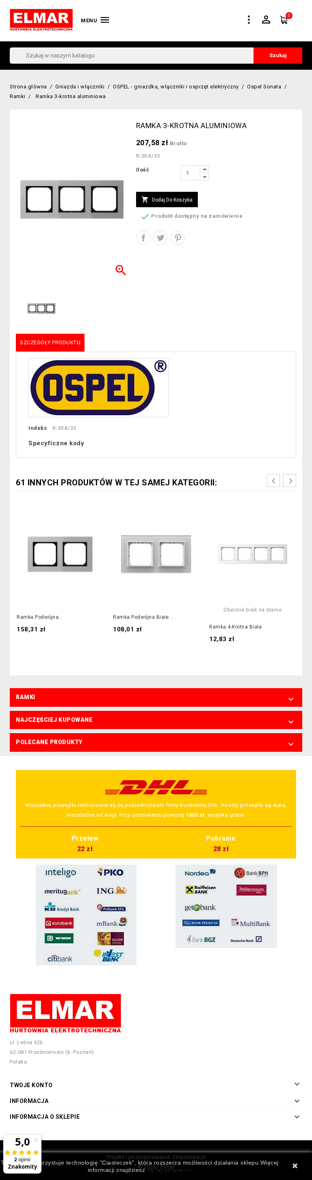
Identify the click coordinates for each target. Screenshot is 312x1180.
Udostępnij (143, 238)
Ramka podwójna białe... (143, 617)
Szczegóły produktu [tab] (50, 342)
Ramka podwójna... (40, 617)
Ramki (25, 697)
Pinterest (177, 238)
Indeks (37, 428)
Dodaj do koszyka (167, 199)
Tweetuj (160, 238)
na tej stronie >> (169, 1170)
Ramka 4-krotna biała (235, 627)
